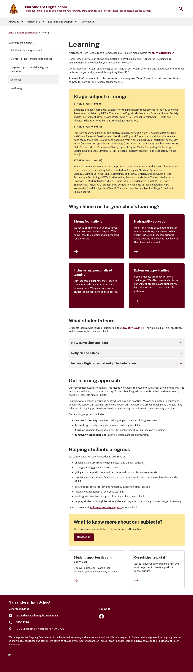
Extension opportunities (151, 270)
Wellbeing (16, 88)
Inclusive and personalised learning (93, 272)
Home (11, 32)
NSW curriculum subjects (127, 343)
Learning (16, 79)
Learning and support (27, 32)
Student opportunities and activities (93, 560)
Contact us (83, 537)
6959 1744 (22, 622)
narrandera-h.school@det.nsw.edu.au (37, 615)
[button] (15, 22)
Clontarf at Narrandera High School (31, 58)
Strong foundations (88, 221)
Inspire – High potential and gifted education (127, 363)
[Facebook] (101, 617)
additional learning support (106, 507)
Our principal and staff (150, 557)
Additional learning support (26, 50)
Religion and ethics (127, 353)
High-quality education (150, 221)
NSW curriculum (163, 53)
